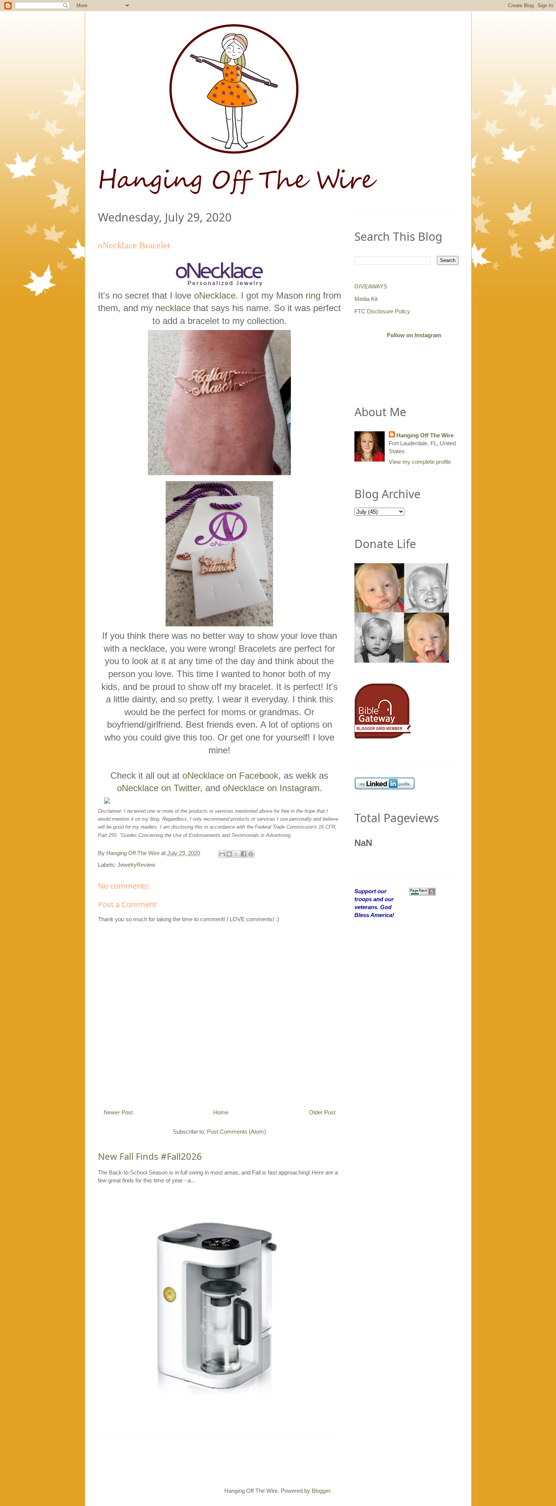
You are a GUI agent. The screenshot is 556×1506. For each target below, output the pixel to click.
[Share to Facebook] (243, 854)
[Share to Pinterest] (251, 854)
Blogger (321, 1490)
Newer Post (118, 1112)
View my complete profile (420, 462)
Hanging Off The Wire (424, 435)
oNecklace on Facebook (230, 775)
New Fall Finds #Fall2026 (150, 1156)
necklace (173, 308)
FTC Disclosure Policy (382, 311)
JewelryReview (136, 864)
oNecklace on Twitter (158, 788)
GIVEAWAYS (370, 286)
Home (220, 1112)
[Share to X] (236, 854)
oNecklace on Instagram (271, 788)
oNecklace (215, 295)
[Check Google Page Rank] (422, 891)
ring (313, 295)
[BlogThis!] (229, 854)
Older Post (322, 1112)
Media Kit (365, 299)
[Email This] (222, 854)
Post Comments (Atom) (236, 1131)
